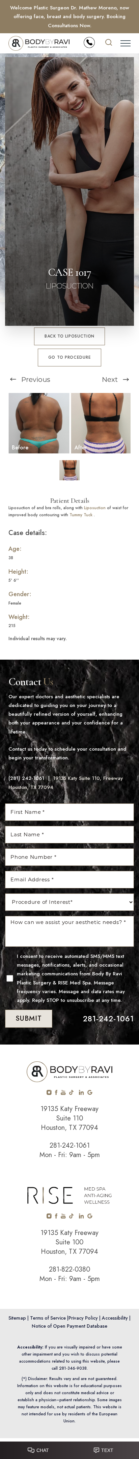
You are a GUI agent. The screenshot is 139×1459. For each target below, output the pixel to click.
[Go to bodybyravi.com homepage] (39, 43)
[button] (125, 43)
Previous (35, 379)
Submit (29, 1018)
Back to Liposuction (69, 336)
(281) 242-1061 (26, 778)
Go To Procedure (69, 357)
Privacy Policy (83, 1318)
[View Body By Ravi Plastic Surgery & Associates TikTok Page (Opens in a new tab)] (71, 1093)
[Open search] (108, 43)
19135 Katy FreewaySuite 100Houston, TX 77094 (69, 1242)
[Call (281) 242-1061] (89, 42)
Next (110, 379)
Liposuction (95, 508)
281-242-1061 (108, 1018)
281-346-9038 (73, 1368)
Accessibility (115, 1318)
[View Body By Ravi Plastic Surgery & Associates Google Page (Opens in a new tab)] (90, 1093)
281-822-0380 (69, 1269)
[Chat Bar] (69, 1448)
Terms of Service (48, 1318)
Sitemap (17, 1318)
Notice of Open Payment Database (69, 1326)
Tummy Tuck (81, 515)
